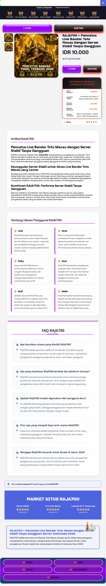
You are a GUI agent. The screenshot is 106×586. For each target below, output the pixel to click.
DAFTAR (78, 28)
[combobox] (50, 3)
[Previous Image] (16, 56)
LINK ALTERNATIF (80, 571)
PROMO (29, 562)
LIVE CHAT (54, 578)
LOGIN (27, 28)
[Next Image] (56, 56)
